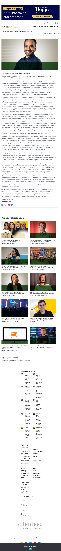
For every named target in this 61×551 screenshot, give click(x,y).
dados (52, 76)
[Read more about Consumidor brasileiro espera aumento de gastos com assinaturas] (43, 282)
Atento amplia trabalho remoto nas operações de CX (25, 473)
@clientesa (26, 504)
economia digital (9, 78)
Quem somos (17, 538)
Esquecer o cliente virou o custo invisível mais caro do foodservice (41, 346)
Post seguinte (53, 211)
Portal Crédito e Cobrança (35, 533)
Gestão (13, 243)
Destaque (9, 243)
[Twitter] (5, 205)
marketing (22, 78)
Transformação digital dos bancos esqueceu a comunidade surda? (13, 266)
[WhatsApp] (15, 205)
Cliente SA (14, 76)
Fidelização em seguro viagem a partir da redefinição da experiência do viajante (42, 319)
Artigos (3, 269)
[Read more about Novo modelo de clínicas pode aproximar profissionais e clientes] (14, 282)
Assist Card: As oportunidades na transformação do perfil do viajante (27, 432)
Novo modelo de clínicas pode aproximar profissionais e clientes (13, 292)
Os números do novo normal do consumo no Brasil (25, 486)
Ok (31, 548)
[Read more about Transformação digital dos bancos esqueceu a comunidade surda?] (14, 255)
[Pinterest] (9, 205)
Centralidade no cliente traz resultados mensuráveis (10, 240)
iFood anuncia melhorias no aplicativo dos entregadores (37, 453)
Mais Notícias (28, 76)
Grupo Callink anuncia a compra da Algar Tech (36, 472)
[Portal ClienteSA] (21, 509)
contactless (48, 76)
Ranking (12, 31)
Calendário (3, 321)
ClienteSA (35, 26)
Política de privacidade (40, 538)
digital (3, 78)
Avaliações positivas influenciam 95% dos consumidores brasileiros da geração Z (14, 347)
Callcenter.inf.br (20, 533)
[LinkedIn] (12, 205)
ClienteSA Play (29, 31)
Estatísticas (21, 76)
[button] (58, 26)
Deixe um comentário (38, 76)
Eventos (22, 31)
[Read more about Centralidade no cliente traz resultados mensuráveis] (14, 229)
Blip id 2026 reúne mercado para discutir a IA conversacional (12, 319)
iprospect (17, 78)
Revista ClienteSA (28, 499)
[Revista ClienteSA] (21, 499)
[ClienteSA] (21, 514)
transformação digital (31, 78)
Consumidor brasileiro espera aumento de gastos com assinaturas (42, 292)
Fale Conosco (27, 538)
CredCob (51, 26)
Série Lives (4, 35)
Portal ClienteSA (27, 509)
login (13, 360)
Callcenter (43, 26)
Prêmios (17, 31)
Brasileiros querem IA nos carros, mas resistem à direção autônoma (42, 240)
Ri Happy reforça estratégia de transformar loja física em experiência (42, 266)
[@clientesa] (21, 504)
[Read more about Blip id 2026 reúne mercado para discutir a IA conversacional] (14, 308)
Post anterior (6, 211)
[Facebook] (2, 205)
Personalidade (5, 31)
